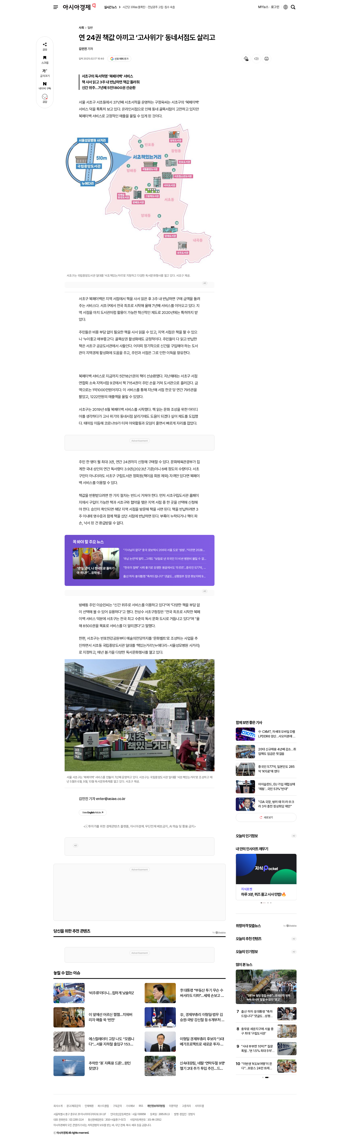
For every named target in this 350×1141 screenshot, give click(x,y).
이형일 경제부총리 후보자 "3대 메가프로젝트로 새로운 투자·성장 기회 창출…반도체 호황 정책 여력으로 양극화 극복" (202, 1042)
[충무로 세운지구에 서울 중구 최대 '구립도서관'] (287, 1036)
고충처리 (186, 1106)
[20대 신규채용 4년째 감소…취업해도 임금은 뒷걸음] (245, 757)
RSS (141, 1106)
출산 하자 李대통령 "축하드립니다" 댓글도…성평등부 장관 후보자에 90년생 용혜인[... (164, 576)
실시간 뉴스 (110, 7)
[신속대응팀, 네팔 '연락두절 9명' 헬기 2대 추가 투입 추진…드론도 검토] (160, 1075)
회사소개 (57, 1106)
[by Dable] (219, 932)
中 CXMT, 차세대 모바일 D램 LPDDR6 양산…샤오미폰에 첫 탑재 (277, 734)
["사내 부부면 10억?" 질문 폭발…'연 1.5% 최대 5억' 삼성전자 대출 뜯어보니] (287, 1054)
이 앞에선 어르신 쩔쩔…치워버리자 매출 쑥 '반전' (110, 1017)
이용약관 (173, 1106)
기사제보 (130, 1106)
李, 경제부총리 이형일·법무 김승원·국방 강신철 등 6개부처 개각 (202, 1017)
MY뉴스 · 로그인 (268, 7)
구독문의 (117, 1106)
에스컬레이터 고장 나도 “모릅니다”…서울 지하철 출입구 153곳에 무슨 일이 (111, 1042)
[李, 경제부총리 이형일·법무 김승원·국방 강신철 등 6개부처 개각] (160, 1026)
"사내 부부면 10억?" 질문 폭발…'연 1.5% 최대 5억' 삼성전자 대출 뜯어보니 (257, 1050)
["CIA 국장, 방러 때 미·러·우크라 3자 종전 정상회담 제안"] (245, 810)
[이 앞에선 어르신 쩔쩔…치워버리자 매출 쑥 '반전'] (69, 1026)
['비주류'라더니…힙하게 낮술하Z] (69, 1002)
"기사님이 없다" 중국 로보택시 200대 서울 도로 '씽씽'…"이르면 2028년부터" (164, 550)
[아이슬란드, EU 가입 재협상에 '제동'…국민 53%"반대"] (245, 792)
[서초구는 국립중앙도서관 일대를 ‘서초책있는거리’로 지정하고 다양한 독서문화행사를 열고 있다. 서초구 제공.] (139, 196)
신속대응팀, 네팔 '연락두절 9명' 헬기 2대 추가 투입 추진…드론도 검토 (202, 1066)
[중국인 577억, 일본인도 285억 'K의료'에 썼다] (245, 775)
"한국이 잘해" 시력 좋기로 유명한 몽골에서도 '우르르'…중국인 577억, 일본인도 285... (164, 567)
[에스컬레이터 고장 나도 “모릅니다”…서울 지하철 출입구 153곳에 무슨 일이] (69, 1050)
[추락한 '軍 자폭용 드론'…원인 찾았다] (69, 1075)
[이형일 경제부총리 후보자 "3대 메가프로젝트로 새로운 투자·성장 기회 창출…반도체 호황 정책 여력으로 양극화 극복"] (160, 1050)
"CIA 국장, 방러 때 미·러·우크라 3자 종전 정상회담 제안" (276, 804)
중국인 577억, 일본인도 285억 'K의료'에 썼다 (276, 769)
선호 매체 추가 (121, 58)
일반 (90, 27)
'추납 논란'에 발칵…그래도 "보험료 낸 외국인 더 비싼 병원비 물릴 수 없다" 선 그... (164, 559)
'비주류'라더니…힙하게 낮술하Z (111, 993)
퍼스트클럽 (103, 1106)
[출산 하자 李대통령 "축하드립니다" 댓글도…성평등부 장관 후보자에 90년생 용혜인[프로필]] (287, 1019)
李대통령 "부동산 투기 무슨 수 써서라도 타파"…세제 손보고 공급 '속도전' (202, 993)
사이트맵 (199, 1106)
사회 (81, 27)
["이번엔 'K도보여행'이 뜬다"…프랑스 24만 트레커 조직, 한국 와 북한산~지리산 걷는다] (287, 1071)
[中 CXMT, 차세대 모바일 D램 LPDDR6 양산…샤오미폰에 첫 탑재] (245, 739)
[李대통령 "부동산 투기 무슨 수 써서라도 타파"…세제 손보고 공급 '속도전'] (160, 1002)
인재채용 (89, 1106)
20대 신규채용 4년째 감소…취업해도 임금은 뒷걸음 (277, 751)
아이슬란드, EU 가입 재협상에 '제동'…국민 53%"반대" (276, 786)
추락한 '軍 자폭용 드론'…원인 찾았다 (110, 1066)
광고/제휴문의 (73, 1106)
